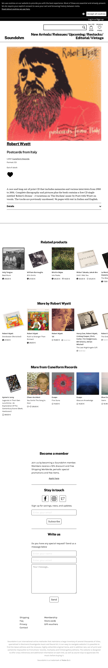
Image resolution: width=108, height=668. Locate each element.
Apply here (54, 478)
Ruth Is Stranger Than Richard (36, 337)
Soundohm (14, 37)
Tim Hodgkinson (90, 339)
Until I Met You (82, 275)
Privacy (23, 624)
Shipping (24, 617)
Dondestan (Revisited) (11, 336)
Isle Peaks (56, 275)
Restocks (94, 34)
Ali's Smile (31, 275)
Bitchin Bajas (57, 272)
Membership (50, 617)
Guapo (54, 397)
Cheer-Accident (33, 397)
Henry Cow (80, 333)
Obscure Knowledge (84, 400)
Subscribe (54, 521)
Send (54, 599)
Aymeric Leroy (8, 397)
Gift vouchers (51, 624)
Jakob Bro (93, 272)
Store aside (50, 620)
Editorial (82, 38)
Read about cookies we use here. (16, 9)
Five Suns (56, 400)
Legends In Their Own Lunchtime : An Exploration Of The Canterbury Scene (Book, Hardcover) (12, 405)
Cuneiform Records (20, 159)
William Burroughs (35, 272)
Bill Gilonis (81, 342)
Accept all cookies (96, 13)
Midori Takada (82, 272)
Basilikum (6, 275)
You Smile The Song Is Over (36, 401)
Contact (24, 627)
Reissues (60, 34)
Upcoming (77, 34)
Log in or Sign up (96, 19)
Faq (21, 620)
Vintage (97, 38)
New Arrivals (41, 34)
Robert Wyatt (19, 143)
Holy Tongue (7, 272)
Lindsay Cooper (82, 336)
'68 (53, 336)
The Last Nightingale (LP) (86, 347)
